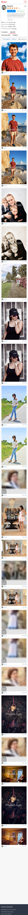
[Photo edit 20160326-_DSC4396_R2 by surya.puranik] (14, 679)
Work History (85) (5, 35)
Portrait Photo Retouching (7, 911)
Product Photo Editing (6, 913)
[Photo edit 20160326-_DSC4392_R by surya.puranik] (14, 650)
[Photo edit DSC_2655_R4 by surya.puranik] (14, 805)
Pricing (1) (15, 35)
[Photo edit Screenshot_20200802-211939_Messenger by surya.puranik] (14, 243)
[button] (22, 39)
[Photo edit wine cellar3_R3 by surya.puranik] (14, 597)
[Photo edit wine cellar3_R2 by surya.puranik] (14, 517)
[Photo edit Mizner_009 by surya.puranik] (14, 363)
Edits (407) (12, 32)
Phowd (4, 2)
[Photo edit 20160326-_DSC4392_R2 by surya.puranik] (14, 622)
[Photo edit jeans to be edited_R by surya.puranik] (14, 405)
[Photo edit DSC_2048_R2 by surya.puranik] (14, 836)
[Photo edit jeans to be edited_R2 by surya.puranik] (14, 446)
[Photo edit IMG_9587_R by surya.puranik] (14, 281)
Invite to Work (11, 11)
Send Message (20, 11)
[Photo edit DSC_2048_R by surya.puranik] (14, 774)
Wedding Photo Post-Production (8, 909)
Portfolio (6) (4, 32)
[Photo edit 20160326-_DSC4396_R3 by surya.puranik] (14, 481)
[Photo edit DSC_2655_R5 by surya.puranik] (14, 714)
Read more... (10, 19)
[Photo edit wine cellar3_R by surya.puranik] (14, 548)
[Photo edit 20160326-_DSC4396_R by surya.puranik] (14, 749)
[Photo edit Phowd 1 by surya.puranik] (14, 205)
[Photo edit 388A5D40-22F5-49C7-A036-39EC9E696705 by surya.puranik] (14, 56)
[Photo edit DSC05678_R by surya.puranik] (14, 573)
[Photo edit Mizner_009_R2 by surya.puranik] (14, 321)
